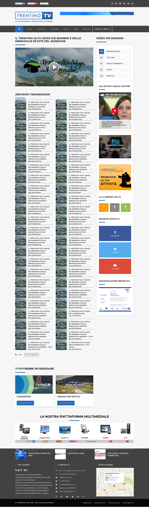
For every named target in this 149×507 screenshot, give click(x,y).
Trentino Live (115, 145)
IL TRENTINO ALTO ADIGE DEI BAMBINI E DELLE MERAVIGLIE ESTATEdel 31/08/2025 (39, 220)
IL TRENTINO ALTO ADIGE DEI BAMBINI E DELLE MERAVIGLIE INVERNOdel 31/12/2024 (39, 335)
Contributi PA (128, 502)
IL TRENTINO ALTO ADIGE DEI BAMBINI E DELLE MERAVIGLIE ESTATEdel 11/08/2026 (39, 116)
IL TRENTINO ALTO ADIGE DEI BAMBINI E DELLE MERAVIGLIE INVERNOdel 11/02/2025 (39, 304)
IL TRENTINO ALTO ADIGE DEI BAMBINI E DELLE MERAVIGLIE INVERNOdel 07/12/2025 (79, 199)
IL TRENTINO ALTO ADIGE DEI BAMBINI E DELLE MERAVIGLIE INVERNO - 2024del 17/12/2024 (40, 346)
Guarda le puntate (25, 403)
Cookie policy (99, 502)
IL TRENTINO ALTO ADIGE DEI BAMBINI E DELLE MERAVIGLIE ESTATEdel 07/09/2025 (79, 210)
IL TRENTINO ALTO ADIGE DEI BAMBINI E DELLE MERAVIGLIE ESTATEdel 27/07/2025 (79, 241)
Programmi (54, 29)
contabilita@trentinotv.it (67, 484)
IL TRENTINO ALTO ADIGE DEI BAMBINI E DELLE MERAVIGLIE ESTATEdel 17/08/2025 (39, 231)
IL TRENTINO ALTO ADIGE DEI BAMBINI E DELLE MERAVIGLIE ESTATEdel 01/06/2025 (39, 283)
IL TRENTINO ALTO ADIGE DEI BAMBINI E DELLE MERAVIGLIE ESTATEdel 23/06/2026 (79, 147)
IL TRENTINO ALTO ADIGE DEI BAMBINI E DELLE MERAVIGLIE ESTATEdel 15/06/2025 (39, 272)
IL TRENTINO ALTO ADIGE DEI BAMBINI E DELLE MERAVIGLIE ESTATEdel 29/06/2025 (39, 262)
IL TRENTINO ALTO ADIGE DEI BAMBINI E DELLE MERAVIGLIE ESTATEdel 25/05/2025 (79, 283)
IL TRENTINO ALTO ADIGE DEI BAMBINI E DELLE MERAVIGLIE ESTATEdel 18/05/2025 (39, 293)
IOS (114, 206)
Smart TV (103, 206)
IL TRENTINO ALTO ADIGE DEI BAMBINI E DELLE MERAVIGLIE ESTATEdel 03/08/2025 (39, 241)
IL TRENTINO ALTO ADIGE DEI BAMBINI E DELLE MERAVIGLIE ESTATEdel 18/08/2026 (79, 105)
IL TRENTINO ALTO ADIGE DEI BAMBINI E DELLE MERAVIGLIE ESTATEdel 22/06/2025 (79, 262)
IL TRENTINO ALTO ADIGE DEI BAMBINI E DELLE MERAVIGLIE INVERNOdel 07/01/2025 (79, 325)
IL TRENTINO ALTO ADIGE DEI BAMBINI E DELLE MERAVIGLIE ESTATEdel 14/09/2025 (39, 210)
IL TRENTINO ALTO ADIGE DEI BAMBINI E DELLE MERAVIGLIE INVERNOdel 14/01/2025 (39, 325)
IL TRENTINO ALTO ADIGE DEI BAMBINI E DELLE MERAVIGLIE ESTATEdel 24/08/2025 (79, 220)
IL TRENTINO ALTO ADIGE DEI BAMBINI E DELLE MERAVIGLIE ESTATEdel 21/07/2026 (79, 126)
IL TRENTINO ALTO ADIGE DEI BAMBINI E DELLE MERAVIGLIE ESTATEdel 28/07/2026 (39, 126)
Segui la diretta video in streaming (115, 149)
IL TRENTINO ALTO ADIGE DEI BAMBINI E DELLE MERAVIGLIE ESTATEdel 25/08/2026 (39, 105)
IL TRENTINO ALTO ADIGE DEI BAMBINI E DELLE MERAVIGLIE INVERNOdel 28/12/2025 (39, 189)
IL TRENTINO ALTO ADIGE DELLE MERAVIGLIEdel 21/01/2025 (79, 313)
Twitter (115, 247)
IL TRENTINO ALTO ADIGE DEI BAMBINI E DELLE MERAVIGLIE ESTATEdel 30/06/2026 (39, 147)
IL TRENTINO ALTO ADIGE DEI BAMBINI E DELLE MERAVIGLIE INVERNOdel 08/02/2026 (39, 158)
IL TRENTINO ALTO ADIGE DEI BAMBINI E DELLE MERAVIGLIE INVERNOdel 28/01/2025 (39, 314)
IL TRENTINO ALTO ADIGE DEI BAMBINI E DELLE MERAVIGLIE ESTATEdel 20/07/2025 (39, 252)
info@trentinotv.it (65, 477)
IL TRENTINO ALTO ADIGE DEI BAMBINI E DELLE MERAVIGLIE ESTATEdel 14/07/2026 (39, 137)
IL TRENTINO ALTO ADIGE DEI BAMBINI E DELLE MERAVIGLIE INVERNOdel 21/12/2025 (79, 189)
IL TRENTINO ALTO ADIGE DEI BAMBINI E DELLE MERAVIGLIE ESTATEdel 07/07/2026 (79, 137)
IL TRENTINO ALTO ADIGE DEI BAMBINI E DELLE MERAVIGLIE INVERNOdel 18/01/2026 (79, 168)
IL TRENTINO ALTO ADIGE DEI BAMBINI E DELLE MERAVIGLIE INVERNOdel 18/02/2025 (79, 293)
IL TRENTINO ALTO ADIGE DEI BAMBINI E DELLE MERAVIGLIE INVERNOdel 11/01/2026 (39, 178)
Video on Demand (32, 354)
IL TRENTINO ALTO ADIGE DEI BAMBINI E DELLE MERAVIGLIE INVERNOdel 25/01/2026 (39, 168)
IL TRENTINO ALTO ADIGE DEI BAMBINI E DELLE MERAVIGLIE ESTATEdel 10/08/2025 (79, 231)
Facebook (115, 231)
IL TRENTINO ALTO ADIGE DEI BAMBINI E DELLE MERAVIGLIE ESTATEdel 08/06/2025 (79, 272)
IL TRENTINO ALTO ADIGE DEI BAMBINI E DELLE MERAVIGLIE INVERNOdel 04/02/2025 (79, 304)
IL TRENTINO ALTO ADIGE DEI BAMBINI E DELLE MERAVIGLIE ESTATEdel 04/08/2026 (79, 116)
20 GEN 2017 (106, 118)
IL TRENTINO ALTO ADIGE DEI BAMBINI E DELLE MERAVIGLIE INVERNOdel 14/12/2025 (39, 199)
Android (125, 206)
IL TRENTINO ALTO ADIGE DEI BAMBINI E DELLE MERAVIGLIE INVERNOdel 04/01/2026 (79, 178)
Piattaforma (41, 29)
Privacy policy (114, 502)
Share (76, 29)
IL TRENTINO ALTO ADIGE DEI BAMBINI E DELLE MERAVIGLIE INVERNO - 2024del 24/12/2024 (81, 335)
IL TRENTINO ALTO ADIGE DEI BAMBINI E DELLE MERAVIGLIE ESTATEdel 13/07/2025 (79, 252)
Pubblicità (86, 29)
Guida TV (66, 29)
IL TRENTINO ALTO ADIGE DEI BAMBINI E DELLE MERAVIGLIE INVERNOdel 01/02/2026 (79, 158)
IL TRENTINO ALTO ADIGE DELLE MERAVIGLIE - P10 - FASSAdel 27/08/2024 (79, 346)
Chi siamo (29, 29)
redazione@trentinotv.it (67, 491)
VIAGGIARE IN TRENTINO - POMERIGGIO (118, 454)
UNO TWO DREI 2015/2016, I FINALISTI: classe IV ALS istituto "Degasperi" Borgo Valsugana (114, 124)
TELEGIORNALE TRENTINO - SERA (39, 454)
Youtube (115, 264)
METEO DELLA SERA (76, 453)
